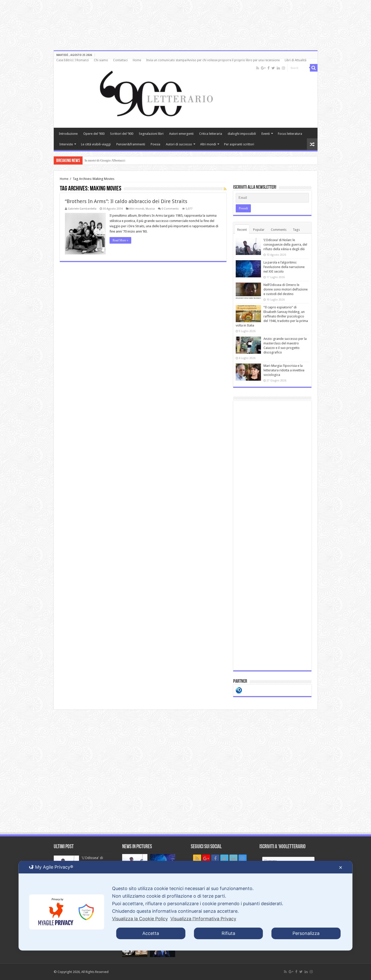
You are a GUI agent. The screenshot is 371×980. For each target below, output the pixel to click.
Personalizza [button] (306, 933)
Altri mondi (208, 144)
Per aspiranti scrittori (239, 144)
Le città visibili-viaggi (96, 144)
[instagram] (283, 68)
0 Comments (170, 208)
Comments (278, 230)
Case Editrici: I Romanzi (72, 60)
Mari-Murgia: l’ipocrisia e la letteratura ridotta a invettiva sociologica (283, 370)
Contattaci (120, 60)
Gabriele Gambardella (82, 208)
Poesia (155, 144)
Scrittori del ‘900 (121, 134)
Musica (150, 208)
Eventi (265, 134)
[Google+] (263, 68)
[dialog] (186, 906)
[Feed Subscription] (225, 189)
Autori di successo (179, 144)
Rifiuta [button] (228, 933)
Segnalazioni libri (151, 134)
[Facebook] (268, 68)
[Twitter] (273, 68)
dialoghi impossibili (242, 134)
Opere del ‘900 (93, 134)
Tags (296, 230)
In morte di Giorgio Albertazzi (105, 160)
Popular (258, 230)
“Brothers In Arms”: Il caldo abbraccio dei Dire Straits (126, 201)
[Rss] (257, 68)
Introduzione (68, 134)
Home (137, 60)
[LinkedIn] (278, 68)
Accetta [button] (150, 933)
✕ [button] (340, 867)
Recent (242, 230)
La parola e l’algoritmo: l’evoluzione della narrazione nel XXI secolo (284, 266)
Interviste (66, 144)
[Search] (313, 68)
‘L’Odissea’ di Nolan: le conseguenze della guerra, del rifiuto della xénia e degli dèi (285, 244)
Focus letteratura (290, 134)
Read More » (120, 240)
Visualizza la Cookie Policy (140, 918)
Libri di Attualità (295, 60)
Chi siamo (101, 60)
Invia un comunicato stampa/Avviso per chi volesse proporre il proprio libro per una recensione (213, 60)
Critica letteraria (210, 134)
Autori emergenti (181, 134)
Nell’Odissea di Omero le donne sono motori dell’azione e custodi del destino (285, 289)
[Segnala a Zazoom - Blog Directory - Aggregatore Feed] (239, 690)
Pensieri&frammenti (130, 144)
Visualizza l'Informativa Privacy (203, 918)
